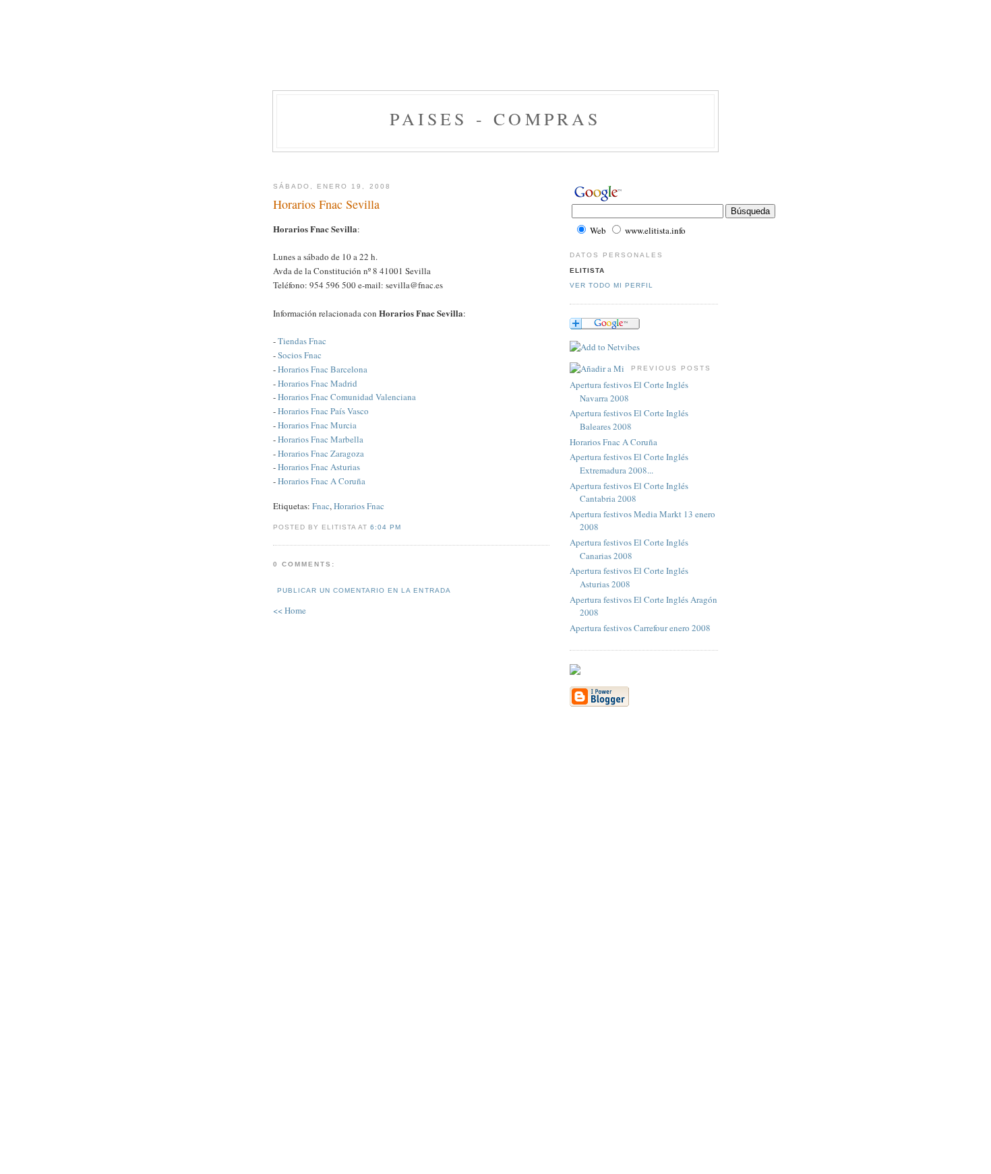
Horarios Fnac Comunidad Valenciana (347, 397)
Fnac (321, 506)
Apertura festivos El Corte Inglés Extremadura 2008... (629, 463)
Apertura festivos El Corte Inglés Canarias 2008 (629, 549)
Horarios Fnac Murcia (317, 425)
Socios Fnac (300, 355)
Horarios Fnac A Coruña (321, 481)
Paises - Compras (495, 118)
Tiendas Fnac (302, 341)
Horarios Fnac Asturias (319, 467)
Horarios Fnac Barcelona (322, 369)
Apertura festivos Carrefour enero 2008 (640, 628)
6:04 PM (385, 527)
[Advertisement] (495, 57)
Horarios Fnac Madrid (317, 383)
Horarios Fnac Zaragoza (321, 453)
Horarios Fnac (359, 506)
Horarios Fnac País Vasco (323, 411)
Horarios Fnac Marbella (320, 439)
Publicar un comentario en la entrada (364, 590)
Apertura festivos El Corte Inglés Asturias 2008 (629, 577)
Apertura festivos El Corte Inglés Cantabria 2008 (629, 492)
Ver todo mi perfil (611, 285)
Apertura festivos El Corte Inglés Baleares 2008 (629, 419)
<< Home (289, 610)
